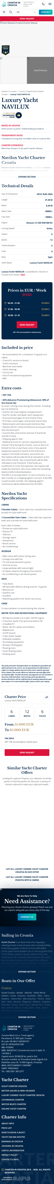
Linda (13, 995)
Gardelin (31, 995)
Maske (10, 1007)
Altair (45, 1007)
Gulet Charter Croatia (14, 1086)
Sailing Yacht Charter (14, 1108)
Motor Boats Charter (14, 1104)
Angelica (46, 1001)
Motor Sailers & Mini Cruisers (18, 1090)
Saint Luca (24, 1004)
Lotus (15, 1004)
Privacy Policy (10, 1155)
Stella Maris (39, 992)
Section (27, 177)
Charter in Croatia (9, 91)
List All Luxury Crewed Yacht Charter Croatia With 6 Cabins (27, 878)
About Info (8, 1123)
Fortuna (22, 995)
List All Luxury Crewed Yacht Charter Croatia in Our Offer (27, 870)
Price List (7, 1128)
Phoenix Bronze (22, 1010)
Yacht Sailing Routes (13, 1137)
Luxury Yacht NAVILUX (20, 94)
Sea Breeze (7, 1010)
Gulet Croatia (8, 992)
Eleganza (26, 1001)
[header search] (10, 12)
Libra (46, 995)
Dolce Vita (16, 998)
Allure (18, 1007)
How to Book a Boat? (13, 1132)
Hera (9, 1001)
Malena (36, 1001)
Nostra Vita (37, 1004)
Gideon (5, 995)
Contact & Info (10, 1159)
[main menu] (4, 12)
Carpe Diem (28, 1007)
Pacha (41, 998)
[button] (46, 697)
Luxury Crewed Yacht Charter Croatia (23, 1095)
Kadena (5, 998)
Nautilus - (7, 1004)
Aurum (17, 1001)
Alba (40, 995)
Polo (38, 1007)
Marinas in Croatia (12, 1141)
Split (23, 274)
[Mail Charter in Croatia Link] (50, 4)
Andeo (20, 992)
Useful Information (13, 1150)
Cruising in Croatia (12, 1146)
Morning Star (29, 998)
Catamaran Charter (13, 1099)
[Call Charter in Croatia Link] (43, 4)
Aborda (28, 992)
